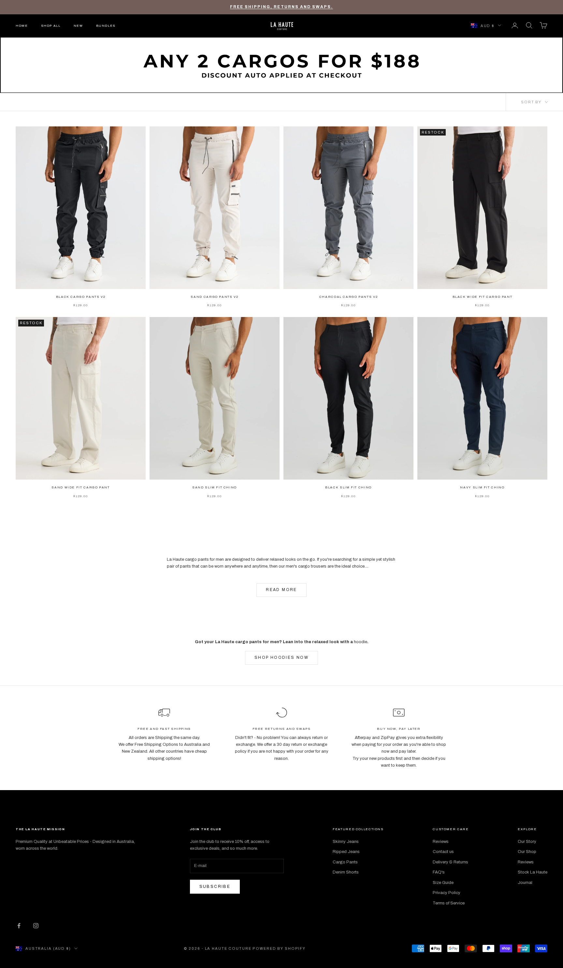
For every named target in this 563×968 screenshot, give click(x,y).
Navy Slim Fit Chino (482, 487)
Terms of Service (449, 903)
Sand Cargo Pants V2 (214, 296)
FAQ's (439, 872)
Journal (525, 882)
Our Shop (527, 851)
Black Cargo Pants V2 (81, 296)
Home (22, 25)
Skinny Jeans (346, 841)
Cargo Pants (345, 862)
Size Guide (443, 882)
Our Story (527, 841)
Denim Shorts (346, 872)
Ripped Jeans (346, 851)
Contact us (443, 851)
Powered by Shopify (279, 948)
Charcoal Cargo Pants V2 (348, 296)
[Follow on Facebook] (19, 925)
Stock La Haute (532, 872)
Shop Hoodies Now (281, 657)
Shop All (51, 25)
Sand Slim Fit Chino (214, 487)
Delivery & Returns (450, 862)
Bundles (106, 25)
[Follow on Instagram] (36, 925)
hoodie (360, 642)
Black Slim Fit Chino (348, 487)
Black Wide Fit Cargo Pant (482, 296)
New (78, 25)
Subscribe (215, 886)
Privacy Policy (446, 892)
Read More (281, 589)
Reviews (441, 841)
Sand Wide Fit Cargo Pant (80, 487)
